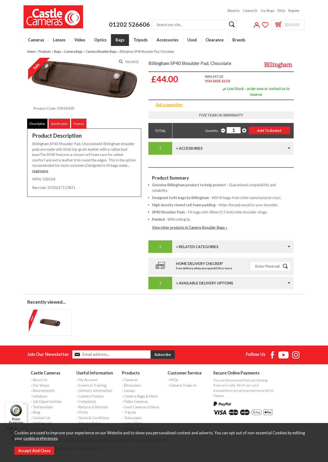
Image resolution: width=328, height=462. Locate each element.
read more (40, 171)
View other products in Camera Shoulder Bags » (189, 227)
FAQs (281, 11)
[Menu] (24, 405)
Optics (100, 40)
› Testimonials (42, 407)
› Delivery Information (94, 390)
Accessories (167, 40)
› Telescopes (132, 418)
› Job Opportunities (46, 401)
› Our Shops (40, 385)
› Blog (35, 412)
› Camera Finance (90, 396)
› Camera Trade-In (182, 385)
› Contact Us (40, 418)
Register (294, 11)
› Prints (82, 412)
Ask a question (169, 104)
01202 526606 (129, 24)
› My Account (86, 380)
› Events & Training (91, 385)
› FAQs (173, 380)
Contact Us (250, 11)
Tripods (141, 40)
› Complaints (86, 401)
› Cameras (130, 380)
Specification (59, 124)
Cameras (36, 40)
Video (79, 40)
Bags (120, 40)
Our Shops (267, 11)
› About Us (39, 380)
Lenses (59, 40)
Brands (238, 40)
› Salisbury (39, 396)
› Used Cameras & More (140, 407)
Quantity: (211, 131)
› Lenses (128, 390)
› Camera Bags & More (140, 396)
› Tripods (129, 412)
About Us (233, 11)
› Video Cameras (135, 401)
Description (37, 124)
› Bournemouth (43, 390)
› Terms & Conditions (92, 418)
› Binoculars (131, 385)
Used (192, 40)
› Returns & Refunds (92, 407)
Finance (78, 124)
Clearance (215, 40)
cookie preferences (40, 438)
